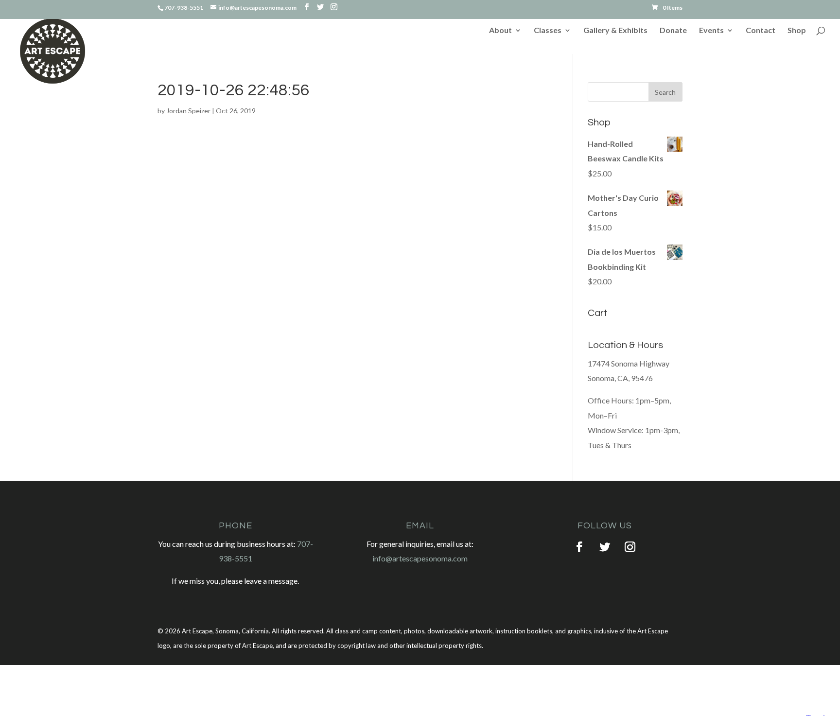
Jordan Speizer (188, 110)
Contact (760, 31)
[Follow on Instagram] (630, 547)
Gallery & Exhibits (615, 31)
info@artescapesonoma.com (420, 558)
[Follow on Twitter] (604, 547)
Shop (797, 31)
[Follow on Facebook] (579, 547)
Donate (673, 31)
